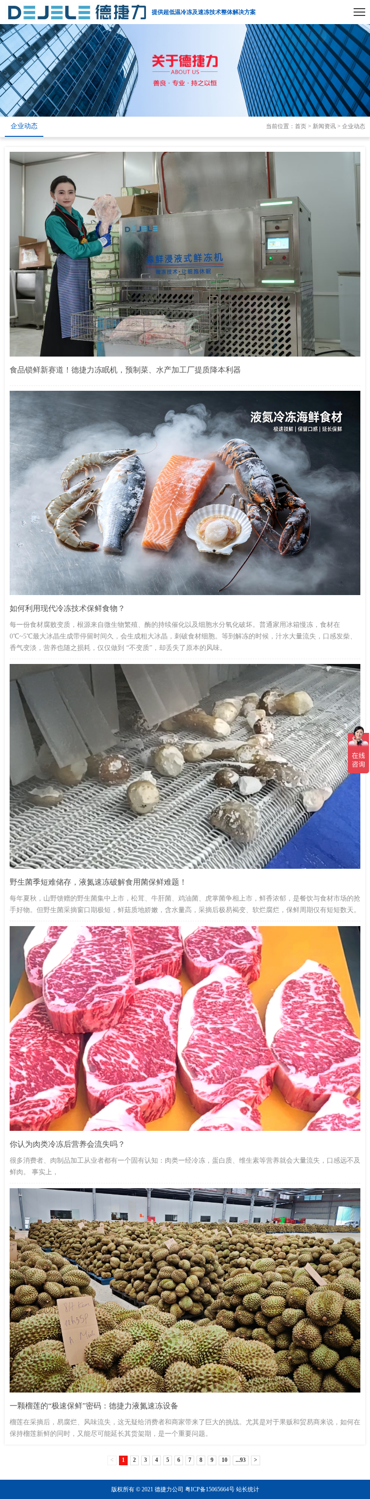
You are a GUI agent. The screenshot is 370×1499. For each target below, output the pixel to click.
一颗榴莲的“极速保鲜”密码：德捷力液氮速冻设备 (94, 1406)
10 (224, 1460)
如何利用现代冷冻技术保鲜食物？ (67, 608)
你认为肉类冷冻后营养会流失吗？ (67, 1144)
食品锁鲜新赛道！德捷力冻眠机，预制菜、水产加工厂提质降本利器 (125, 370)
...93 (241, 1460)
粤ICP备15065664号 (210, 1489)
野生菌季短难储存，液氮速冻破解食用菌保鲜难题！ (98, 882)
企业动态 (24, 126)
